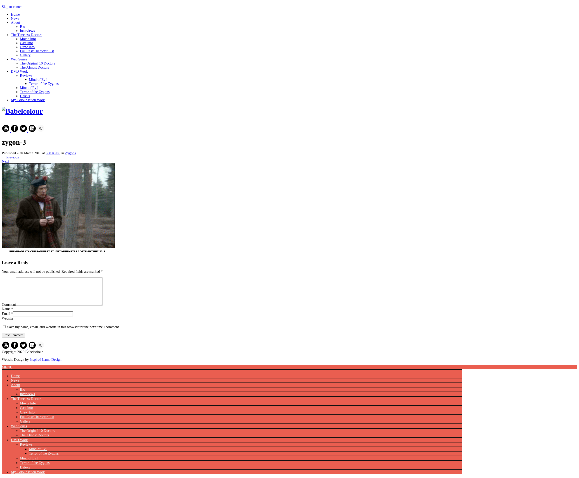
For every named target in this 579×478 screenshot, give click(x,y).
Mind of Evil (38, 79)
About (15, 22)
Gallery (25, 55)
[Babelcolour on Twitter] (23, 131)
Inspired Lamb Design (46, 359)
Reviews (26, 75)
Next (7, 161)
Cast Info (26, 43)
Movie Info (28, 39)
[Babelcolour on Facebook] (15, 131)
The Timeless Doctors (26, 35)
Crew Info (27, 47)
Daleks (25, 96)
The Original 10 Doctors (37, 63)
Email (6, 313)
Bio (22, 27)
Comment (9, 304)
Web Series (19, 59)
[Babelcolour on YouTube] (6, 131)
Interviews (27, 31)
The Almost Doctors (34, 67)
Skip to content (12, 7)
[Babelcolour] (22, 111)
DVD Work (19, 71)
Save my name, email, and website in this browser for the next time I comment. (63, 327)
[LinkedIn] (32, 131)
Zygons (70, 153)
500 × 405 (53, 153)
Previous (10, 157)
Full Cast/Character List (37, 51)
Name (6, 309)
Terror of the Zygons (44, 84)
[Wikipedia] (41, 131)
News (15, 18)
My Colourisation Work (28, 100)
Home (15, 14)
